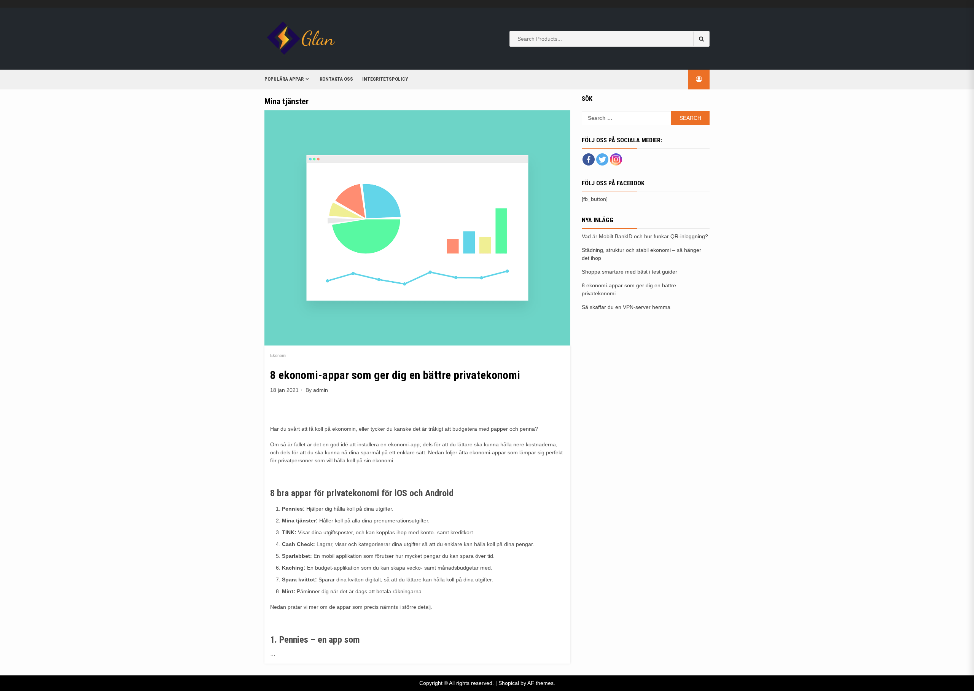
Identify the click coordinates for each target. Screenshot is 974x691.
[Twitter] (602, 159)
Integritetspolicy (385, 79)
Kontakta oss (336, 79)
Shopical (508, 683)
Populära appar (284, 79)
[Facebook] (588, 159)
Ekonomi (278, 355)
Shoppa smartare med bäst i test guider (629, 272)
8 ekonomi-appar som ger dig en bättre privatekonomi (395, 375)
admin (320, 390)
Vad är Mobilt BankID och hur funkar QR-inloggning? (645, 236)
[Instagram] (616, 159)
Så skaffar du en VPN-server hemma (626, 307)
